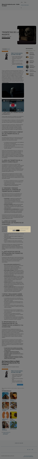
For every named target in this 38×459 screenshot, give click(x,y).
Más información (23, 230)
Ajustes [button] (18, 230)
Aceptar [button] (14, 230)
